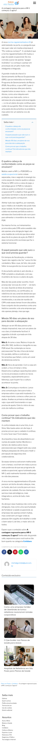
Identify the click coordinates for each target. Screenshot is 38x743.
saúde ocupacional (9, 174)
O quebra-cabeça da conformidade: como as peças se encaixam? (17, 128)
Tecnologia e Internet (9, 739)
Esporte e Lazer (7, 732)
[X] (9, 552)
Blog (3, 725)
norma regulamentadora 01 (19, 42)
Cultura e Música (7, 730)
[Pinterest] (15, 552)
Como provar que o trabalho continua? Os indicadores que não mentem (18, 149)
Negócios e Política (8, 737)
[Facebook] (4, 552)
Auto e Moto (6, 721)
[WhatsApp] (20, 552)
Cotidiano (5, 728)
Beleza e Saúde (7, 723)
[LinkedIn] (26, 552)
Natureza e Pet (7, 735)
